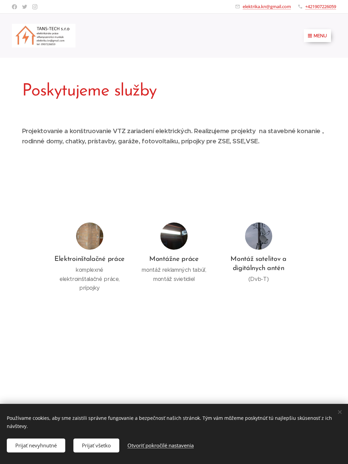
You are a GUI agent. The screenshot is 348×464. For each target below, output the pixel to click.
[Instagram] (35, 7)
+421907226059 (320, 6)
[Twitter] (24, 7)
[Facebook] (14, 7)
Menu (320, 36)
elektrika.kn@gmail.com (267, 6)
